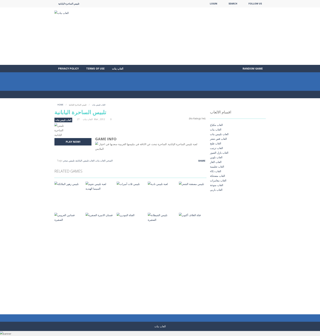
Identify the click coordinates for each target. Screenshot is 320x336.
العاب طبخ (215, 143)
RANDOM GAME (252, 68)
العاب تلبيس (88, 160)
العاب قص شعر (218, 138)
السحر (109, 160)
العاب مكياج (216, 125)
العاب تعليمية (217, 166)
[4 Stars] (185, 118)
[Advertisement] (198, 36)
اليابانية (79, 160)
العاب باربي (216, 189)
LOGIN (213, 3)
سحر (65, 160)
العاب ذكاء (215, 171)
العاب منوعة (216, 185)
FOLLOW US (255, 3)
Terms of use (95, 68)
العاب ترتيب (216, 148)
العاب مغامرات (218, 180)
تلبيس (71, 160)
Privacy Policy (68, 68)
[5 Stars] (187, 118)
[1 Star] (177, 118)
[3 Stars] (182, 118)
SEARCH (233, 3)
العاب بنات (117, 68)
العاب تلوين (216, 157)
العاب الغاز (215, 162)
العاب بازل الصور (219, 152)
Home (60, 104)
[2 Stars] (180, 118)
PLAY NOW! (73, 141)
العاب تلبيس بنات (98, 104)
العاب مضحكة (217, 176)
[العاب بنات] (61, 12)
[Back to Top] (310, 326)
